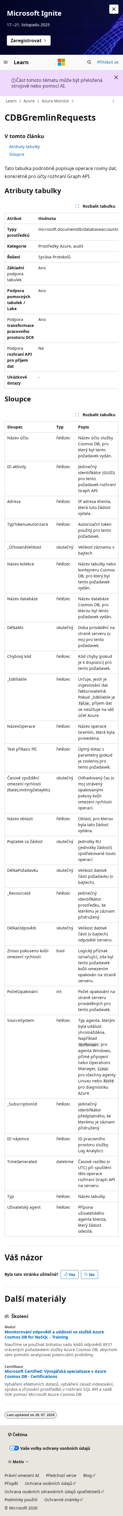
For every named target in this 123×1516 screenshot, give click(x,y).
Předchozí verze (61, 1475)
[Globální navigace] (5, 62)
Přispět (11, 1483)
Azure (29, 101)
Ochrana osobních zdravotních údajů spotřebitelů (52, 1491)
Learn (11, 101)
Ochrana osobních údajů (48, 1483)
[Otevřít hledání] (89, 62)
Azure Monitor (55, 101)
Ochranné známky (61, 1499)
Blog (87, 1475)
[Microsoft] (61, 62)
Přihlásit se (107, 62)
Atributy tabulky (24, 146)
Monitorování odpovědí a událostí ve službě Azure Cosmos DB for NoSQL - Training (54, 1334)
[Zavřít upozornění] (113, 9)
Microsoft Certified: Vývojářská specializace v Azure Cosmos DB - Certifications (55, 1374)
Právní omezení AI (22, 1475)
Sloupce (16, 154)
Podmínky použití (21, 1499)
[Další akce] (113, 101)
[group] (61, 301)
